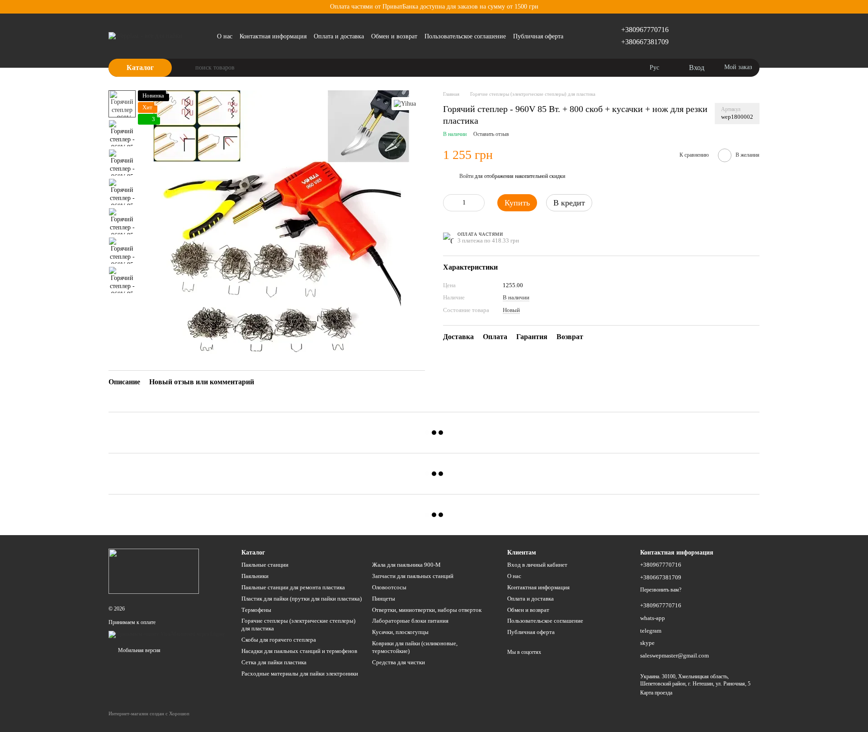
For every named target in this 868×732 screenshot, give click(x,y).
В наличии (516, 297)
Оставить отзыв (491, 134)
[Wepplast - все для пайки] (153, 571)
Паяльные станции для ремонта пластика (293, 587)
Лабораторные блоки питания (410, 620)
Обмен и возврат (394, 36)
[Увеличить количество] (478, 203)
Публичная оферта (538, 36)
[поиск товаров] (188, 68)
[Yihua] (405, 103)
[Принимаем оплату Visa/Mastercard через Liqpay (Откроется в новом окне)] (166, 633)
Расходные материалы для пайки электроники (299, 673)
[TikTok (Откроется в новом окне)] (576, 36)
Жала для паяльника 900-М (406, 564)
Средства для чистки (398, 662)
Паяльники (255, 576)
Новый (511, 309)
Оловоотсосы (389, 587)
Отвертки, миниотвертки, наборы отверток (426, 609)
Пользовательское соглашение (465, 36)
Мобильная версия (138, 650)
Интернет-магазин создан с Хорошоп (148, 713)
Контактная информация (273, 36)
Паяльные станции (264, 564)
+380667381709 (645, 42)
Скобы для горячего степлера (278, 639)
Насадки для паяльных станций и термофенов (299, 651)
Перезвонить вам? (660, 590)
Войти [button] (466, 176)
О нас (224, 36)
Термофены (256, 609)
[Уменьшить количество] (449, 203)
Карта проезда (656, 693)
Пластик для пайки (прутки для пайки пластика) (301, 598)
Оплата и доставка (339, 36)
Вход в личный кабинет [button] (537, 564)
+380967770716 (645, 29)
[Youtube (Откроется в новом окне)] (586, 36)
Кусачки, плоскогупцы (400, 632)
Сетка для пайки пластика (274, 662)
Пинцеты (383, 598)
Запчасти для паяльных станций (412, 576)
